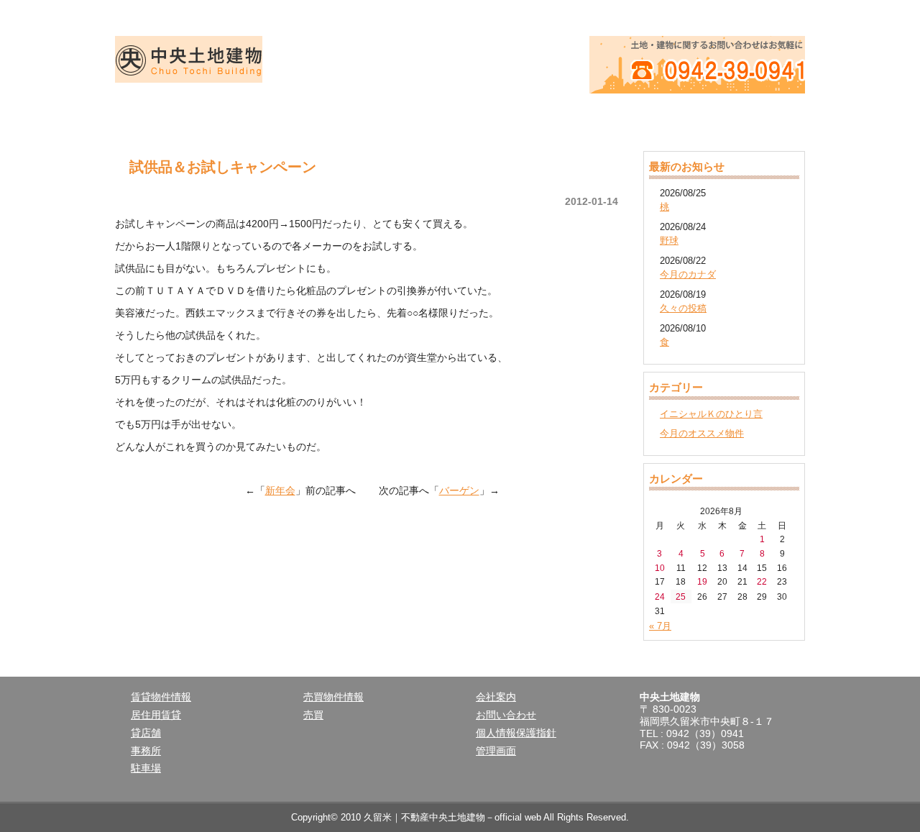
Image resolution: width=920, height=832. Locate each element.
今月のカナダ (688, 274)
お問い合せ (736, 115)
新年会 (280, 490)
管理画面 (496, 750)
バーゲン (459, 490)
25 (681, 596)
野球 (669, 240)
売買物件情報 (460, 115)
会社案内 (598, 115)
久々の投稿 (683, 308)
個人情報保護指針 (516, 733)
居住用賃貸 (156, 715)
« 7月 (660, 626)
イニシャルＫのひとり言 (711, 413)
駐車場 (146, 768)
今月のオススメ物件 (702, 433)
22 (762, 581)
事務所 (146, 750)
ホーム (184, 115)
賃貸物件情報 (322, 115)
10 (660, 567)
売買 (313, 715)
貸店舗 (146, 733)
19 (702, 581)
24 (660, 596)
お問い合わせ (506, 715)
